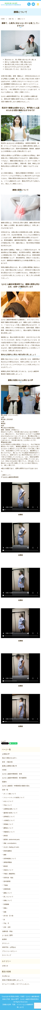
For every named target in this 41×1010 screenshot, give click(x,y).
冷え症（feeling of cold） (11, 847)
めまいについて (8, 801)
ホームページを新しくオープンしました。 (16, 984)
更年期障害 (6, 881)
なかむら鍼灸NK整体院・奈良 (12, 774)
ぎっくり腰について (9, 794)
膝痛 (4, 854)
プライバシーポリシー (9, 951)
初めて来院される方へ (9, 758)
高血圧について (8, 870)
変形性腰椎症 (7, 851)
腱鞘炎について (8, 828)
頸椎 (4, 912)
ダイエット (6, 943)
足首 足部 (6, 927)
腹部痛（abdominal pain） (12, 839)
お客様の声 (6, 754)
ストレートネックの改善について (13, 797)
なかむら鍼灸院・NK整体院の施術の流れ (16, 786)
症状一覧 (11, 19)
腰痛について (7, 893)
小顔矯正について (9, 820)
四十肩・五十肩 (8, 915)
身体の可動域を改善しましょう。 (13, 980)
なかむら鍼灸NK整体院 (11, 477)
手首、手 (6, 923)
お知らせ (5, 966)
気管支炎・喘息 (8, 877)
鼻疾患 (5, 835)
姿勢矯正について (9, 816)
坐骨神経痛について (9, 858)
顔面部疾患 (6, 889)
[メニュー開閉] (38, 4)
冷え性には (6, 976)
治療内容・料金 (7, 931)
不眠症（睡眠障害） (9, 874)
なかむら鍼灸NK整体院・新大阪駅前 (14, 778)
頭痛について (7, 900)
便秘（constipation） (10, 843)
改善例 (4, 939)
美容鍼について (8, 824)
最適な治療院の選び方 (9, 766)
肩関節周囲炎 (7, 862)
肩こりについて (8, 896)
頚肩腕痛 (6, 904)
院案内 (4, 782)
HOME (3, 19)
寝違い (5, 908)
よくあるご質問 (7, 935)
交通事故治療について (10, 809)
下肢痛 (5, 885)
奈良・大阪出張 (7, 762)
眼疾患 (5, 866)
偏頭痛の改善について (10, 813)
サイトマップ (6, 955)
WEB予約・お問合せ (9, 947)
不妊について (7, 805)
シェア (3, 741)
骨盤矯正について (9, 832)
